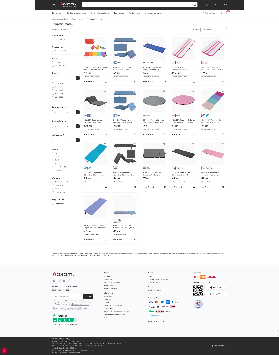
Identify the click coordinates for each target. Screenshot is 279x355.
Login (150, 276)
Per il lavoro (119, 13)
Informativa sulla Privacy (80, 305)
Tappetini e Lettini (78, 19)
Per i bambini (134, 13)
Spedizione (108, 296)
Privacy (106, 302)
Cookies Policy (109, 308)
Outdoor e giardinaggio (76, 13)
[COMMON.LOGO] (68, 4)
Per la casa (56, 13)
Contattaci (108, 279)
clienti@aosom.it (68, 339)
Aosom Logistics (110, 285)
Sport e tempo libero (100, 13)
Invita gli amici (153, 282)
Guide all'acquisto (154, 290)
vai (78, 78)
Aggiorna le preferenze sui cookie (116, 312)
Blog (149, 293)
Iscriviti (88, 296)
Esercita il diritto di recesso (158, 279)
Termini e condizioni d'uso (113, 305)
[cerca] (194, 4)
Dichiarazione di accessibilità (114, 315)
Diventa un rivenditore (112, 282)
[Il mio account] (215, 4)
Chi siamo (107, 276)
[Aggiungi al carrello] (106, 82)
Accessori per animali (154, 13)
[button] (4, 350)
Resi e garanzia (109, 299)
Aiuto (106, 318)
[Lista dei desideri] (206, 4)
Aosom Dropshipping (111, 288)
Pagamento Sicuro (156, 321)
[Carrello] (225, 4)
